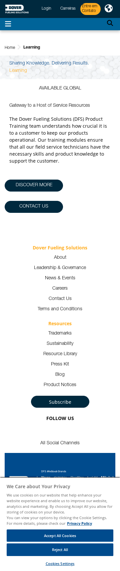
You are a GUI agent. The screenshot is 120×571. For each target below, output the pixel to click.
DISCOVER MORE (34, 185)
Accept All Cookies (60, 535)
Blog (60, 374)
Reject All (60, 549)
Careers (60, 288)
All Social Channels (60, 443)
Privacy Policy (79, 523)
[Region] (109, 9)
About (60, 257)
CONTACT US (33, 206)
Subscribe (60, 402)
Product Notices (60, 385)
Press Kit (60, 364)
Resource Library (60, 354)
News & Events (60, 278)
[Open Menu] (8, 24)
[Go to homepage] (17, 9)
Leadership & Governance (60, 268)
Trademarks (60, 333)
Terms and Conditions (60, 309)
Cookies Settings (60, 563)
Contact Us (60, 299)
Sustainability (60, 344)
